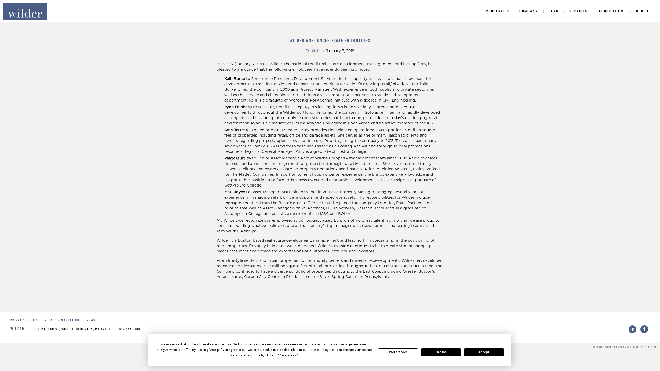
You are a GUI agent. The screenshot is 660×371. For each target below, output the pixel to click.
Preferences (398, 352)
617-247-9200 (129, 329)
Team (554, 11)
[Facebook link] (644, 329)
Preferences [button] (287, 355)
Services (578, 11)
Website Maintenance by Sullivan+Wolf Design (625, 347)
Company (528, 11)
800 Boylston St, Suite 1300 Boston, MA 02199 (70, 329)
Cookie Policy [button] (318, 350)
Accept (483, 352)
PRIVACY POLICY (23, 320)
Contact (645, 11)
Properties (497, 11)
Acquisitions (612, 11)
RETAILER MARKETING (62, 320)
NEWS (91, 320)
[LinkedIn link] (632, 329)
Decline (441, 352)
